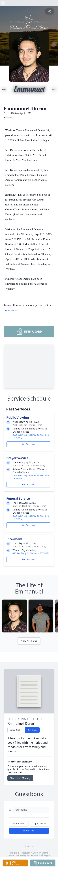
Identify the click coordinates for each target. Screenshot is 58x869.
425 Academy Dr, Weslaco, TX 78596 (31, 553)
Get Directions (28, 444)
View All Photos (29, 640)
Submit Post (29, 830)
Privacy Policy (20, 855)
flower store (10, 310)
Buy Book (32, 729)
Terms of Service (37, 855)
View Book (15, 729)
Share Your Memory (20, 778)
